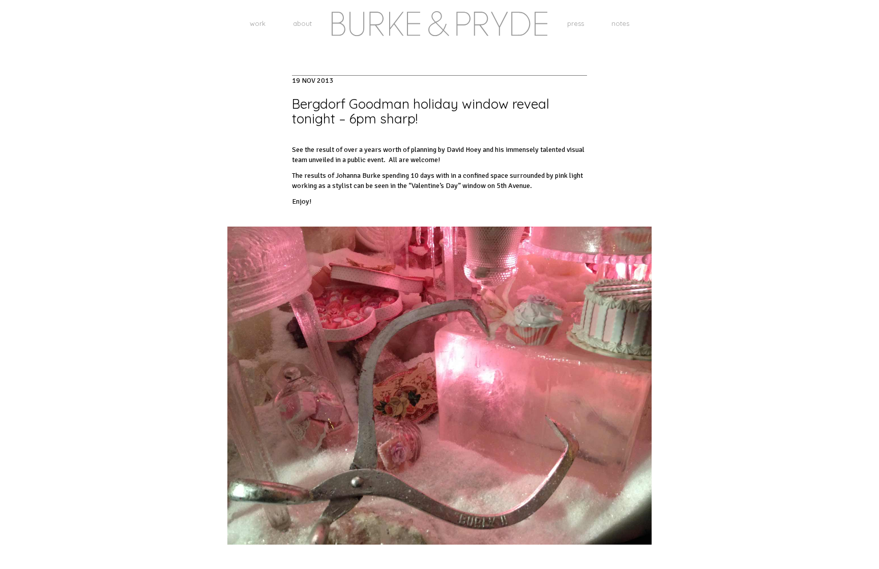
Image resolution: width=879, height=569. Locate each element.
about (302, 23)
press (575, 23)
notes (620, 23)
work (258, 23)
